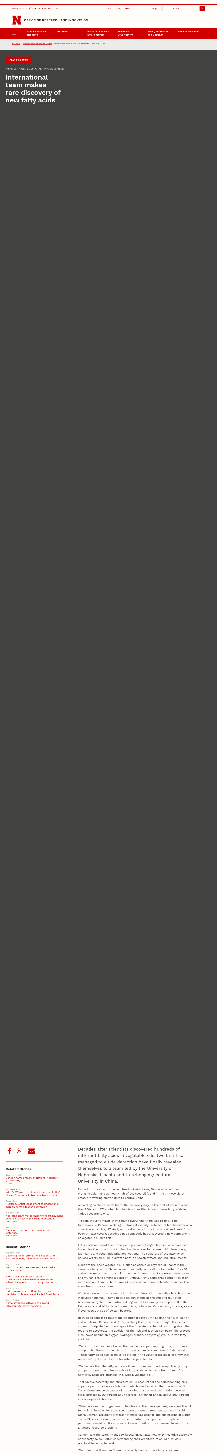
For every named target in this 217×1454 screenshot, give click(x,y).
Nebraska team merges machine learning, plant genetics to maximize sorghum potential (34, 1217)
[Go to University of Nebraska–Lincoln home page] (16, 20)
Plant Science (19, 60)
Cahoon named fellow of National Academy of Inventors (32, 1179)
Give (127, 8)
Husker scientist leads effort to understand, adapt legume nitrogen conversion (32, 1205)
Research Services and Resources (98, 33)
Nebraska (16, 44)
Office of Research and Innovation (56, 20)
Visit (109, 8)
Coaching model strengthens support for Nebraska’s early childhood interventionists (32, 1257)
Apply (118, 8)
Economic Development (125, 33)
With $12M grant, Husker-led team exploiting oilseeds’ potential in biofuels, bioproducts (33, 1193)
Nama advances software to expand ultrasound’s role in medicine (27, 1304)
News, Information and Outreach (158, 33)
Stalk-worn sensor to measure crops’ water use (28, 1231)
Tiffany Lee (12, 68)
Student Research (188, 31)
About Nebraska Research (36, 33)
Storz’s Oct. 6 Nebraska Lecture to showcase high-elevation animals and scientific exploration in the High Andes (30, 1279)
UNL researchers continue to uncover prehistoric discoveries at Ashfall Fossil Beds (32, 1293)
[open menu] (18, 33)
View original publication (51, 68)
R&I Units (62, 31)
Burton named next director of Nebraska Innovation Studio (30, 1269)
